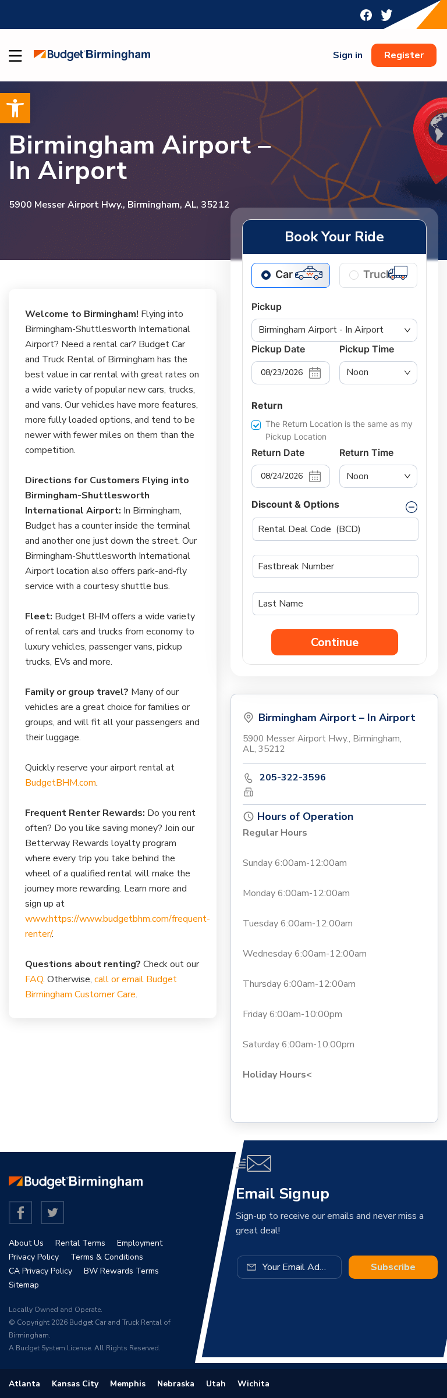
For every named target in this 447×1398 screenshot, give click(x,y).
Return (267, 405)
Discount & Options (295, 504)
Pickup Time (366, 349)
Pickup (266, 306)
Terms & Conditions (106, 1257)
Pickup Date (278, 349)
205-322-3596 (293, 777)
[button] (15, 108)
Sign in (348, 55)
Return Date (277, 452)
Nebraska (175, 1383)
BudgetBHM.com (60, 782)
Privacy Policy (34, 1257)
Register (404, 55)
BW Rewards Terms (121, 1270)
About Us (26, 1243)
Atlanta (24, 1383)
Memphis (128, 1383)
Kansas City (75, 1383)
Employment (139, 1243)
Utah (216, 1383)
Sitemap (24, 1284)
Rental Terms (80, 1243)
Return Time (366, 452)
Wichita (253, 1383)
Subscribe (393, 1267)
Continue (335, 642)
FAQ (34, 979)
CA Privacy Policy (40, 1270)
